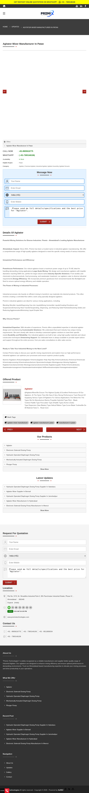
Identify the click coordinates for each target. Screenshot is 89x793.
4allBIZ (60, 790)
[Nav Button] (4, 92)
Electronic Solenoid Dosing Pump (18, 450)
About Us (9, 763)
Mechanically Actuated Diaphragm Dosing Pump (24, 460)
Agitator (29, 389)
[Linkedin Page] (81, 6)
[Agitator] (12, 395)
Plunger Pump (11, 464)
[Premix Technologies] (47, 13)
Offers (8, 142)
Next (79, 430)
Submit (43, 222)
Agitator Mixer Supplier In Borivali (18, 491)
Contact (9, 777)
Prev (10, 430)
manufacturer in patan (67, 423)
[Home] (4, 6)
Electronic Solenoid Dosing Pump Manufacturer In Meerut (27, 506)
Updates (15, 27)
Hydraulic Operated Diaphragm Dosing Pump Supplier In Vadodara (30, 487)
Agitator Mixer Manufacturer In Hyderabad (21, 501)
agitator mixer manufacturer (17, 423)
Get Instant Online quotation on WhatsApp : (44, 2)
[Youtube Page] (77, 6)
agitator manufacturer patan (43, 423)
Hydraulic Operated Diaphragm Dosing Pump (23, 455)
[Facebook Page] (85, 6)
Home (5, 27)
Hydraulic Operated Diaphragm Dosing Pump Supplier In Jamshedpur (31, 496)
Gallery (8, 772)
